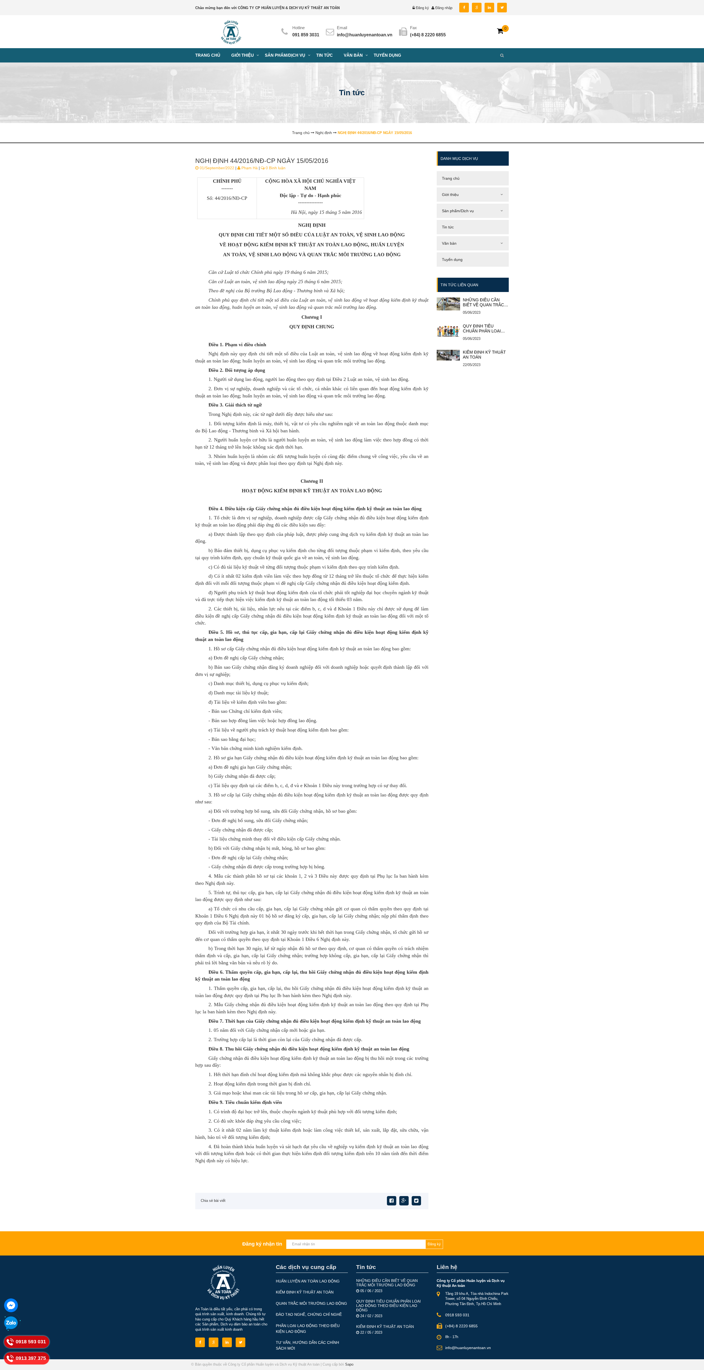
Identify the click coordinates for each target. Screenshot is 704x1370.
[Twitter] (416, 1200)
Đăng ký (422, 8)
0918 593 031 (457, 1315)
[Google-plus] (404, 1200)
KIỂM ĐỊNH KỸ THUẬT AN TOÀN (484, 354)
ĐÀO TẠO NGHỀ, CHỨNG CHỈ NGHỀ (309, 1314)
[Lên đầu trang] (613, 1361)
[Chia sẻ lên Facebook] (391, 1200)
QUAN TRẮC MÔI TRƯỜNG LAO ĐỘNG (311, 1303)
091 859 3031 (305, 34)
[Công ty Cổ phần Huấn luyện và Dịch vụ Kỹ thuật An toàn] (231, 31)
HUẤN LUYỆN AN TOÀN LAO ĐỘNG (308, 1281)
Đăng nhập (443, 8)
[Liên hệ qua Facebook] (11, 1305)
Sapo (349, 1364)
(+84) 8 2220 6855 (461, 1326)
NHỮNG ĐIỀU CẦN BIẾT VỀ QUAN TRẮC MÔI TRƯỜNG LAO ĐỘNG (483, 302)
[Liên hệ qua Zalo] (11, 1323)
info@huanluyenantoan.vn (364, 34)
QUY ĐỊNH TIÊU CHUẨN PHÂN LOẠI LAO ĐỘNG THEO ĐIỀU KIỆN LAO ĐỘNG (485, 329)
